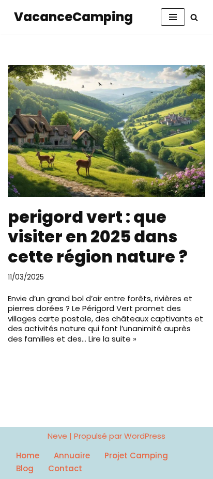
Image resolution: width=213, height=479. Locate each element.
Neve (57, 436)
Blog (25, 468)
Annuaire (72, 455)
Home (27, 455)
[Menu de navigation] (173, 17)
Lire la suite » (112, 339)
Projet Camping (136, 455)
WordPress (144, 436)
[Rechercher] (194, 17)
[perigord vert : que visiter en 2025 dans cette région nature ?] (106, 131)
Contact (65, 468)
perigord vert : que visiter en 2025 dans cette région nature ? (98, 237)
